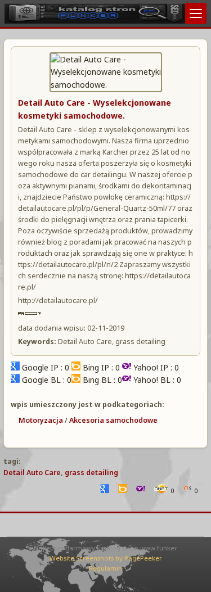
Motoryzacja (41, 420)
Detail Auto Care (32, 472)
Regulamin (105, 568)
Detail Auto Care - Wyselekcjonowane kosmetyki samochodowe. (94, 108)
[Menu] (195, 13)
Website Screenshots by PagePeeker (106, 558)
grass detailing (91, 472)
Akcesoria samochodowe (113, 420)
